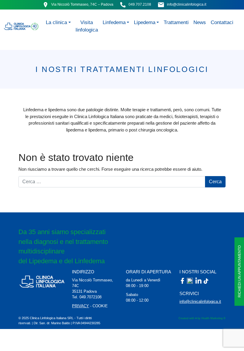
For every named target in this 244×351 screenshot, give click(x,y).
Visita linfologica (87, 26)
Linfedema (114, 22)
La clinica (56, 22)
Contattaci (222, 22)
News (199, 22)
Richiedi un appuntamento (239, 272)
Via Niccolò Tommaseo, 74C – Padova (82, 4)
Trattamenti (176, 22)
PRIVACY (80, 306)
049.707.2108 (140, 4)
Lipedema (144, 22)
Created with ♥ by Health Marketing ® (202, 318)
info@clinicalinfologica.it (186, 4)
